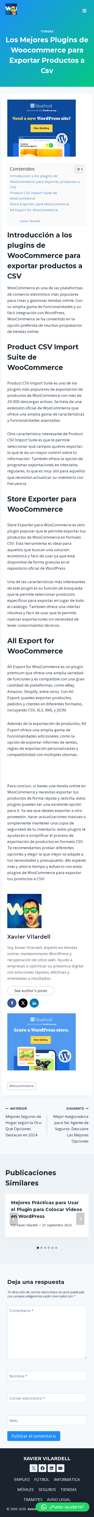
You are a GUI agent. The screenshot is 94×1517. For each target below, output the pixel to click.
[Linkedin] (51, 1468)
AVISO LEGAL (58, 1499)
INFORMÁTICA (67, 1479)
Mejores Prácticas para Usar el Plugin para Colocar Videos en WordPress (46, 1209)
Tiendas (46, 31)
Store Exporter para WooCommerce (39, 204)
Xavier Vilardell (30, 221)
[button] (62, 1507)
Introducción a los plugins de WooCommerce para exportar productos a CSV (45, 181)
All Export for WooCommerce (34, 210)
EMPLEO (22, 1479)
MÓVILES (25, 1489)
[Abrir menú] (84, 9)
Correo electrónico (27, 1398)
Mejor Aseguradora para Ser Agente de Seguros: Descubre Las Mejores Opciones (71, 1125)
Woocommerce (21, 1086)
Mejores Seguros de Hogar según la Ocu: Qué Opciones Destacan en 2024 (23, 1122)
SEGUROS (47, 1489)
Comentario (21, 1310)
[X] (33, 1468)
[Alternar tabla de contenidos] (77, 169)
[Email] (60, 1468)
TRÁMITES (33, 1499)
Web (13, 1420)
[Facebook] (42, 1468)
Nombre (18, 1376)
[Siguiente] (80, 1219)
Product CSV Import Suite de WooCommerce (33, 195)
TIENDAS (68, 1489)
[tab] (38, 1248)
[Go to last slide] (14, 1219)
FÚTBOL (41, 1479)
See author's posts (30, 990)
